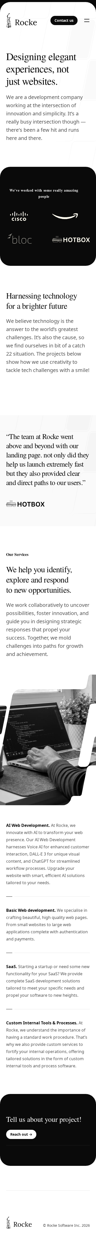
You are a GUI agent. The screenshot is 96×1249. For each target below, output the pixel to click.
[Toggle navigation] (86, 20)
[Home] (19, 1216)
